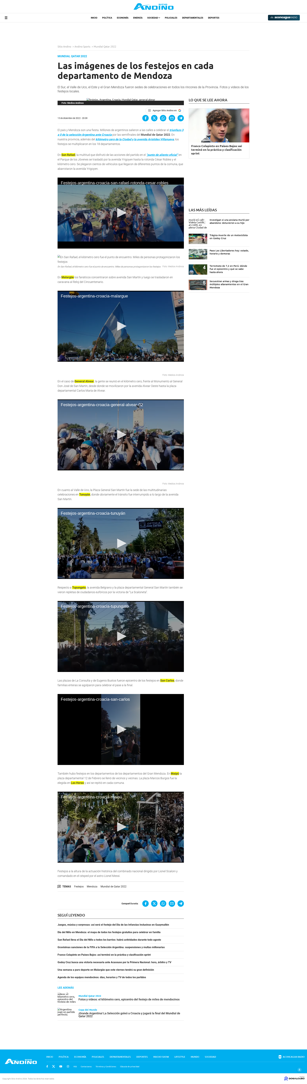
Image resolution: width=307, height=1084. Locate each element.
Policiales (171, 17)
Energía (137, 17)
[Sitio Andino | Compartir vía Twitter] (154, 118)
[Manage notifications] (299, 1069)
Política (107, 17)
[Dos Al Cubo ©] (294, 1079)
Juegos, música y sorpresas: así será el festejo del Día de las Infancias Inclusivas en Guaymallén (113, 925)
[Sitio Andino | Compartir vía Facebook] (145, 118)
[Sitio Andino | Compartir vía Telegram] (180, 118)
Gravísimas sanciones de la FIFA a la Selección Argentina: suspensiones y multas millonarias (111, 947)
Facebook (47, 1066)
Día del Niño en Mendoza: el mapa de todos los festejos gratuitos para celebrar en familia (109, 932)
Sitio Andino (65, 46)
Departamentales (192, 17)
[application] (121, 213)
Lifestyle (179, 1056)
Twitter (53, 1066)
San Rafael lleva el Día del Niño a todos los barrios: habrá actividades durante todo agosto (109, 940)
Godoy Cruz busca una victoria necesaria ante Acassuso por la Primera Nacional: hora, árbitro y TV (114, 962)
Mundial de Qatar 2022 (113, 886)
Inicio (94, 17)
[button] (121, 213)
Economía (122, 17)
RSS (75, 1066)
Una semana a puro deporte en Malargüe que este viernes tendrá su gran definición (106, 970)
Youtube (60, 1066)
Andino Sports (83, 46)
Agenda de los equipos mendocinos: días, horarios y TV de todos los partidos (102, 977)
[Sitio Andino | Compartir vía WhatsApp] (163, 118)
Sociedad (152, 18)
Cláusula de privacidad (129, 1066)
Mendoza (92, 886)
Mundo (195, 1056)
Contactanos (86, 1066)
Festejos (79, 886)
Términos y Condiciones (106, 1066)
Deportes (213, 17)
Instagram (68, 1066)
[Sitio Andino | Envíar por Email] (172, 118)
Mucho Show (161, 1056)
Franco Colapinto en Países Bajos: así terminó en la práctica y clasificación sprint (104, 955)
